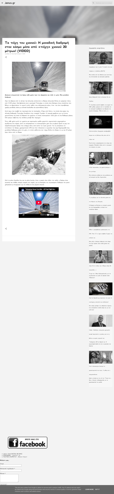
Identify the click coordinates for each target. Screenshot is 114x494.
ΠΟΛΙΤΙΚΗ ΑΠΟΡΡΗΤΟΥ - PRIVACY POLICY (15, 457)
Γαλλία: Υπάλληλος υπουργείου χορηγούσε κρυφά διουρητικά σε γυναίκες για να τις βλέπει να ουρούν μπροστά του (99, 334)
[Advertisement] (39, 255)
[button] (6, 57)
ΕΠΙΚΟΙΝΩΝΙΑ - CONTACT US (11, 455)
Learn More (89, 489)
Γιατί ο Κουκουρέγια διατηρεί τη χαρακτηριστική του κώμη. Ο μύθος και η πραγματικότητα (99, 370)
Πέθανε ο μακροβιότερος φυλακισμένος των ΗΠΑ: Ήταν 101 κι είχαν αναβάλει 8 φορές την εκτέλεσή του (100, 233)
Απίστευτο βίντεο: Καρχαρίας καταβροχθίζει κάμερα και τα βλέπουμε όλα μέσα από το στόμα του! (99, 135)
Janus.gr (10, 2)
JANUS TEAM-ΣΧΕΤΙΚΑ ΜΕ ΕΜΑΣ (12, 454)
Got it (97, 489)
